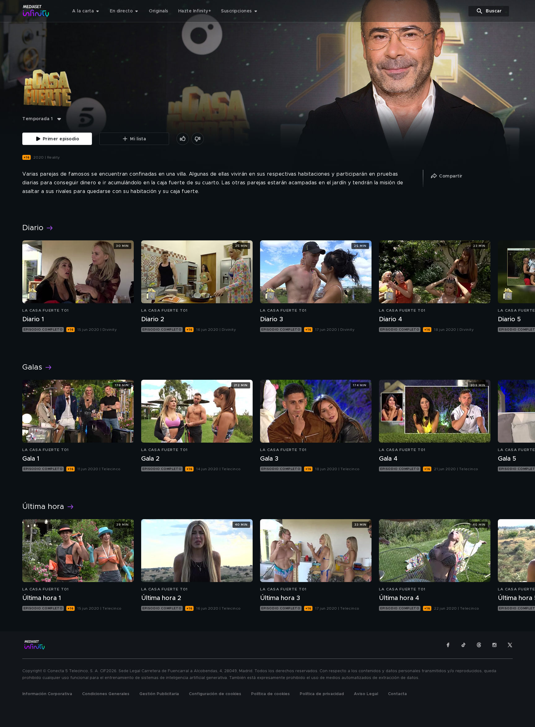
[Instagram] (494, 645)
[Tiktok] (463, 645)
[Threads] (479, 645)
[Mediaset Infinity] (36, 11)
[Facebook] (448, 645)
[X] (510, 645)
